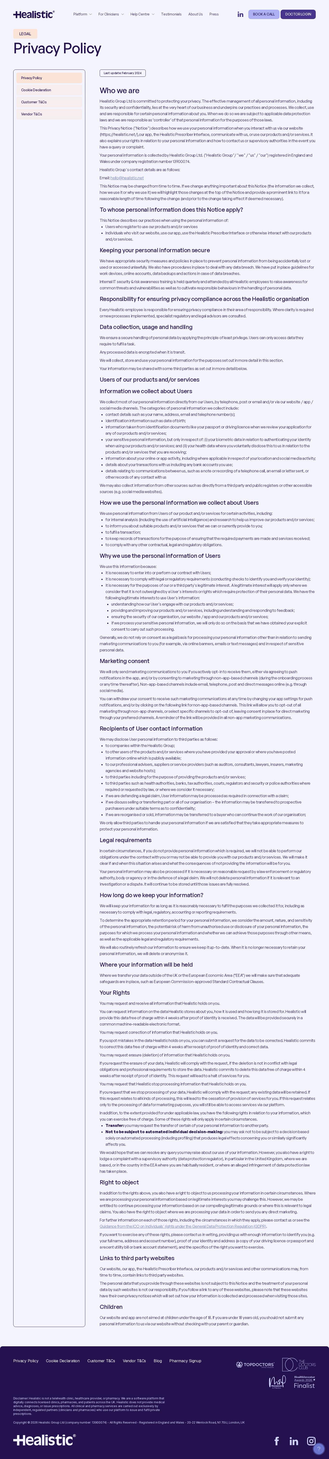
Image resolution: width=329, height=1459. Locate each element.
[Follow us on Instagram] (311, 1441)
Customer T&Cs (101, 1360)
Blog (158, 1360)
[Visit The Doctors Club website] (299, 1364)
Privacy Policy (26, 1360)
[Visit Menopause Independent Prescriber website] (277, 1382)
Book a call (264, 14)
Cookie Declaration (63, 1360)
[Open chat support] (319, 1449)
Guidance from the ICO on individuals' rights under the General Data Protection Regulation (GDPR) (183, 1226)
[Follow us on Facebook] (276, 1441)
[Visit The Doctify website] (255, 1364)
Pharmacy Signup (185, 1360)
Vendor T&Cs (134, 1360)
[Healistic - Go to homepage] (34, 14)
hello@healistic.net (127, 177)
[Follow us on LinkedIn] (240, 14)
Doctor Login (298, 14)
